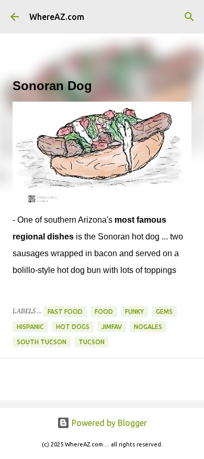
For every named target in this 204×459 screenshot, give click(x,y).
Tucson (91, 341)
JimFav (111, 326)
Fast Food (65, 311)
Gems (164, 311)
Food (104, 311)
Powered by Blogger (108, 423)
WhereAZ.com (56, 16)
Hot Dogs (72, 326)
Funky (134, 311)
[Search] (189, 16)
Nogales (148, 326)
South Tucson (41, 341)
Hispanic (30, 326)
